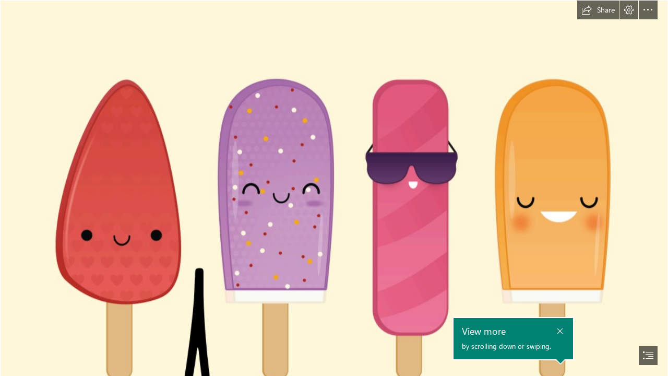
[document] (334, 188)
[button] (598, 10)
